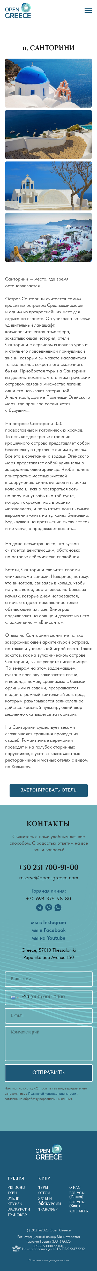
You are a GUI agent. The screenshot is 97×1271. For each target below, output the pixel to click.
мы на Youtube (48, 938)
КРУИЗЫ (15, 1204)
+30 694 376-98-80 (48, 898)
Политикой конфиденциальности (52, 1093)
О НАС (74, 1188)
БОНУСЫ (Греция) (77, 1195)
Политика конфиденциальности (48, 1260)
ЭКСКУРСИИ (19, 1210)
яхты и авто (45, 1200)
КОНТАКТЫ (79, 1211)
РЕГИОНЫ (16, 1188)
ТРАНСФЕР (17, 1215)
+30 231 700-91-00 (49, 868)
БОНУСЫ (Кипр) (77, 1204)
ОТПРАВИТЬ (48, 1073)
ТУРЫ (12, 1193)
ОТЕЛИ (13, 1199)
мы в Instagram (48, 922)
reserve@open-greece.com (48, 877)
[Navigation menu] (88, 10)
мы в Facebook (49, 930)
